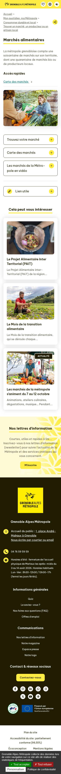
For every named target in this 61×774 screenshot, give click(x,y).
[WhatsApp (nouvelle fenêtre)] (38, 688)
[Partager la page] (55, 22)
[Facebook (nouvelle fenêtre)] (15, 688)
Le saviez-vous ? (30, 604)
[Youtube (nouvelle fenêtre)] (30, 696)
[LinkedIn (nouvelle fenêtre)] (30, 688)
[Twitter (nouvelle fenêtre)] (22, 696)
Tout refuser (44, 764)
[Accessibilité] (56, 4)
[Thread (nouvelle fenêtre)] (45, 688)
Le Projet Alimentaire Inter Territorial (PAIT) (26, 261)
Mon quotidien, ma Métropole (20, 18)
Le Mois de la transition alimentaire (24, 326)
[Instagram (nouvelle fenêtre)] (22, 688)
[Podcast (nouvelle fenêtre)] (38, 696)
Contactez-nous (30, 677)
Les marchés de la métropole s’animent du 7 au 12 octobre (28, 391)
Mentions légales (43, 748)
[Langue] (50, 4)
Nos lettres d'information (30, 637)
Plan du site (30, 732)
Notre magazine (31, 643)
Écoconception (17, 748)
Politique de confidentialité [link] (41, 769)
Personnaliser (15, 769)
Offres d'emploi (30, 616)
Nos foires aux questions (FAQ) (30, 610)
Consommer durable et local (19, 22)
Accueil (7, 14)
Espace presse (30, 649)
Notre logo (31, 655)
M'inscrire (31, 465)
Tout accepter (21, 764)
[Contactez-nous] (43, 4)
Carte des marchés (16, 81)
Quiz (30, 598)
